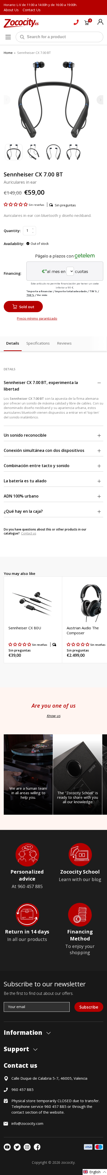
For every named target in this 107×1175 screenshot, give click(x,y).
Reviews (64, 343)
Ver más (42, 295)
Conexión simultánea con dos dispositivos (44, 450)
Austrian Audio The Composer (83, 630)
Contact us (28, 533)
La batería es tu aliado (25, 481)
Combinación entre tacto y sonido (36, 465)
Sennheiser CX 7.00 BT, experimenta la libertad (41, 386)
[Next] (100, 99)
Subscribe (88, 1007)
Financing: (12, 273)
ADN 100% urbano (21, 496)
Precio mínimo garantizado (37, 318)
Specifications (38, 343)
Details (12, 343)
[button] (16, 204)
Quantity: (12, 230)
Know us (53, 715)
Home (8, 52)
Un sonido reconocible (25, 435)
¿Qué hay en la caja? (23, 511)
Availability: (14, 243)
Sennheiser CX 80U (24, 627)
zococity (68, 1162)
